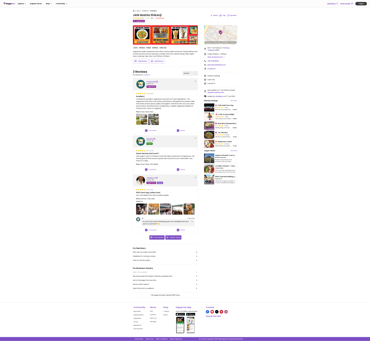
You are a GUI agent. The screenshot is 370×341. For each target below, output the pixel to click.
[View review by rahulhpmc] (140, 180)
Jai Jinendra (223, 132)
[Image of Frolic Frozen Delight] (209, 117)
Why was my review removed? (144, 252)
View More (233, 101)
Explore (21, 4)
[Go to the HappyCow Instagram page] (226, 311)
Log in (361, 4)
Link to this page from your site (144, 280)
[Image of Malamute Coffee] (209, 144)
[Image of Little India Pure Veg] (209, 107)
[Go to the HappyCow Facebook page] (207, 311)
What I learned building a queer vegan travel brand (235, 176)
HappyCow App (183, 307)
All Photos (190, 42)
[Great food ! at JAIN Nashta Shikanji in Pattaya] (153, 119)
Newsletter (137, 325)
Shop (48, 4)
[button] (220, 32)
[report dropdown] (195, 81)
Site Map (153, 322)
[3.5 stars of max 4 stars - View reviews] (219, 144)
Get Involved (138, 329)
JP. (142, 218)
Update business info (215, 92)
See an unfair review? (141, 284)
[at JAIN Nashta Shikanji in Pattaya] (141, 209)
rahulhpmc (146, 75)
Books (165, 315)
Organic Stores (36, 4)
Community (60, 4)
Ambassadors (139, 315)
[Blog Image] (209, 158)
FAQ (151, 311)
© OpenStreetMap (223, 42)
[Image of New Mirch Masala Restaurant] (209, 126)
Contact (153, 315)
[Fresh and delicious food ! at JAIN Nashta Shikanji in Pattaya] (141, 119)
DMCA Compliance (162, 339)
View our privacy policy (141, 260)
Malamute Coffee (225, 142)
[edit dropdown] (192, 221)
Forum (136, 322)
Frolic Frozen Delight (226, 114)
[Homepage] (9, 3)
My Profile (137, 311)
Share (215, 15)
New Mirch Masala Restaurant (229, 123)
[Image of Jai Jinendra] (209, 135)
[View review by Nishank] (140, 141)
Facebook (211, 69)
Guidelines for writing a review (144, 256)
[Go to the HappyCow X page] (217, 311)
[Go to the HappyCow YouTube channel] (212, 311)
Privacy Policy (139, 339)
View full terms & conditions (143, 288)
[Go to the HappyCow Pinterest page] (221, 311)
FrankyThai (150, 82)
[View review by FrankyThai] (140, 84)
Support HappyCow (176, 339)
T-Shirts (166, 311)
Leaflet (207, 42)
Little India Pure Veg (225, 105)
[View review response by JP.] (138, 219)
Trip (223, 15)
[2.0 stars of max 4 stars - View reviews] (219, 107)
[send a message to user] (157, 82)
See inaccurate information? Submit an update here (152, 276)
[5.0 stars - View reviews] (137, 18)
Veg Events (137, 318)
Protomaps (213, 42)
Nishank (149, 139)
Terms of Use (149, 339)
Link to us (153, 318)
